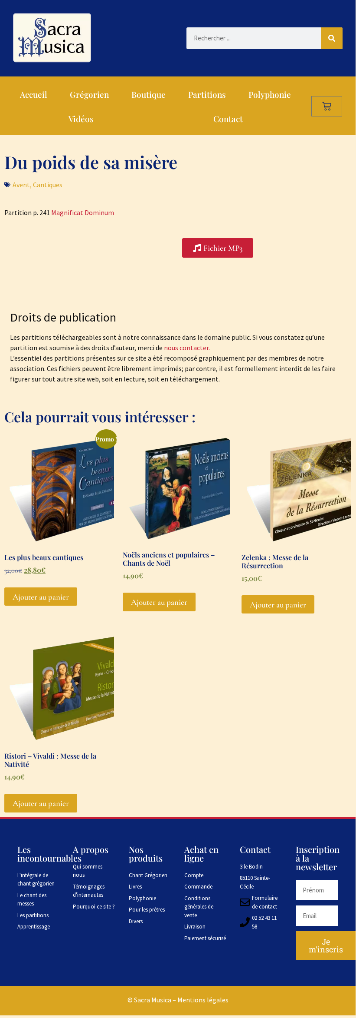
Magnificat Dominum (82, 212)
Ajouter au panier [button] (41, 597)
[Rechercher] (332, 38)
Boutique (148, 94)
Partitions (207, 94)
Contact (228, 118)
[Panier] (326, 106)
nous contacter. (187, 347)
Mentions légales (203, 999)
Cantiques (47, 184)
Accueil (33, 94)
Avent (21, 184)
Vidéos (81, 118)
